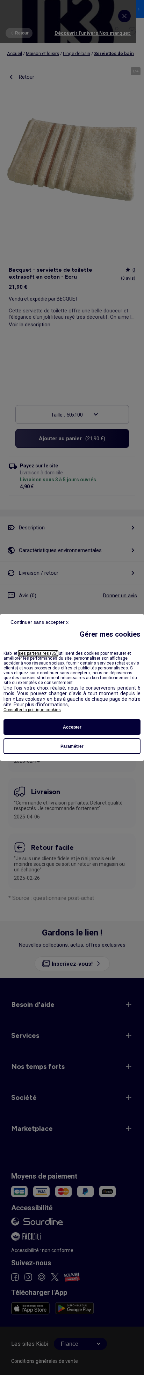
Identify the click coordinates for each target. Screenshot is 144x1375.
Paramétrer (72, 746)
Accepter (72, 727)
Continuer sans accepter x (39, 622)
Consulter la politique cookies (32, 709)
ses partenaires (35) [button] (38, 653)
